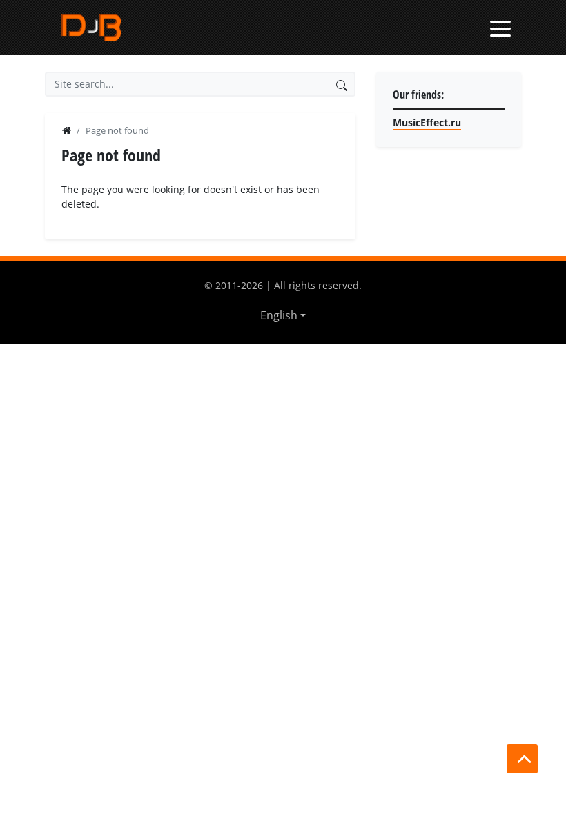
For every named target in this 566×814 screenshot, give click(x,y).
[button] (283, 315)
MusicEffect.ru (427, 122)
